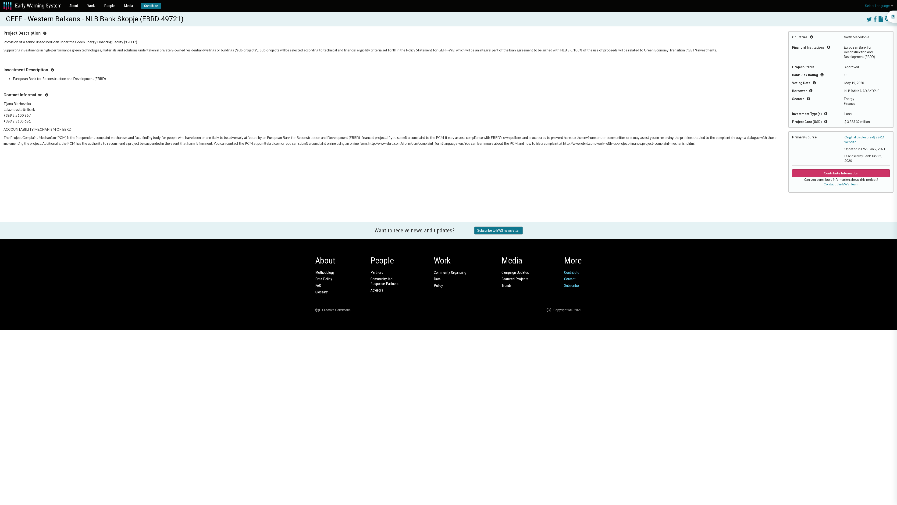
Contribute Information (841, 173)
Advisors (376, 290)
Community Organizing (450, 272)
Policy (438, 285)
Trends (507, 285)
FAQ (318, 285)
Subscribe (571, 285)
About (73, 6)
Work (91, 6)
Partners (376, 272)
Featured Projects (515, 279)
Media (128, 6)
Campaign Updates (515, 272)
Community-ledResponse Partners (384, 281)
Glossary (321, 292)
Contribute (151, 6)
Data (437, 279)
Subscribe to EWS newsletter (498, 230)
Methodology (325, 272)
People (109, 6)
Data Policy (323, 279)
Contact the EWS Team (841, 184)
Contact (570, 279)
